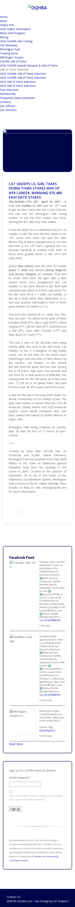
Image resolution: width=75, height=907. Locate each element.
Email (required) (20, 777)
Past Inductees (9, 90)
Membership (8, 94)
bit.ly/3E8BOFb (52, 620)
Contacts (5, 102)
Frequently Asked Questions (17, 98)
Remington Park (10, 49)
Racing (4, 37)
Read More (16, 744)
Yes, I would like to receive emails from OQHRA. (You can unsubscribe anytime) (36, 797)
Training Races (9, 53)
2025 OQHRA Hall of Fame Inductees (23, 77)
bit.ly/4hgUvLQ (47, 730)
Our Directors (8, 110)
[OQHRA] (37, 7)
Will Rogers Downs (11, 57)
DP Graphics (61, 901)
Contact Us (14, 897)
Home (4, 17)
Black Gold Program (12, 33)
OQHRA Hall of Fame (13, 61)
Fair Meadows (9, 45)
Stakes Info (7, 25)
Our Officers (7, 106)
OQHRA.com (24, 901)
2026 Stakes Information (15, 29)
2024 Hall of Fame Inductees (18, 81)
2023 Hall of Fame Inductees (18, 86)
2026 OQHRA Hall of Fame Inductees (23, 73)
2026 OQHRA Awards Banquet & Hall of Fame (29, 65)
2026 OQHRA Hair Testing (16, 41)
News (3, 21)
